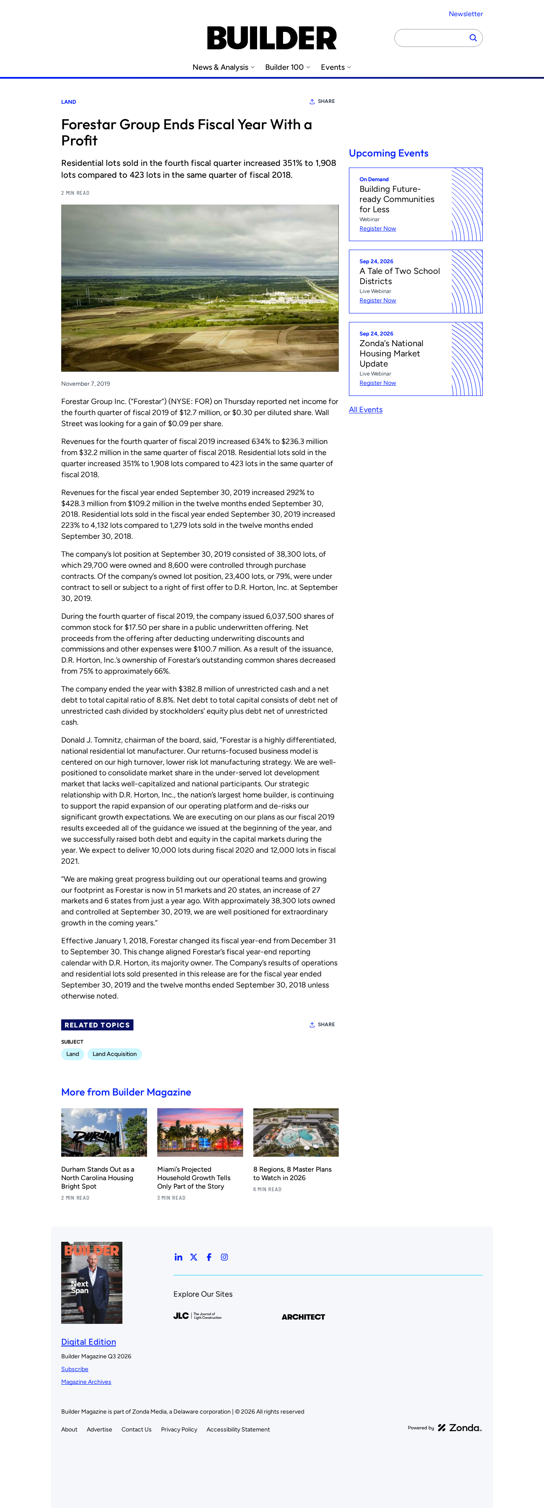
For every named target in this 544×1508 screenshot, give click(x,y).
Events (333, 67)
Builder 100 (284, 67)
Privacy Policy (179, 1429)
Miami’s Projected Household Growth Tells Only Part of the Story (193, 1177)
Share (326, 101)
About (69, 1429)
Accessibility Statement (238, 1429)
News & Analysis (220, 67)
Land (68, 102)
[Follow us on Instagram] (224, 1257)
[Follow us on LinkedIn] (178, 1257)
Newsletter (466, 14)
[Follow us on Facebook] (209, 1257)
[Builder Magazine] (272, 37)
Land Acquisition (115, 1054)
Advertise (99, 1429)
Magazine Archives (86, 1382)
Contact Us (137, 1429)
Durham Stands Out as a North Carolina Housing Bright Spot (97, 1177)
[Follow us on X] (194, 1257)
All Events (365, 410)
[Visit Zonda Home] (445, 1427)
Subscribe (74, 1369)
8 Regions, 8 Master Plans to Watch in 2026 (292, 1173)
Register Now (378, 228)
